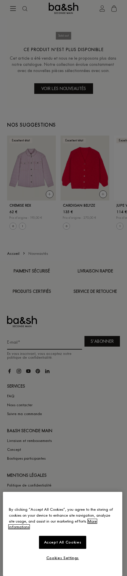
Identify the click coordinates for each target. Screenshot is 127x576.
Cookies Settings (62, 558)
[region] (62, 534)
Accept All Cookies (63, 542)
